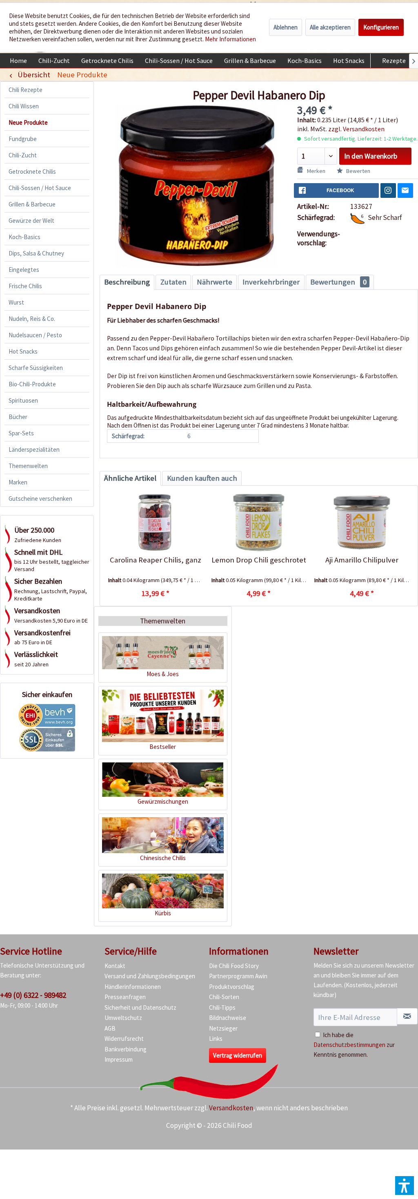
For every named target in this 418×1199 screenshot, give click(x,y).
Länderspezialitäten (34, 449)
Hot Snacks (23, 351)
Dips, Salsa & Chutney (36, 253)
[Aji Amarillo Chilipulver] (361, 522)
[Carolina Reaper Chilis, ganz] (155, 522)
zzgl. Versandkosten (356, 129)
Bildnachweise (227, 1018)
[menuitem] (18, 60)
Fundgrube (23, 139)
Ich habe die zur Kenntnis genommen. (354, 1044)
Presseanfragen (125, 997)
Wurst (16, 302)
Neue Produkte (28, 122)
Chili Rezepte (25, 90)
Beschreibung (127, 282)
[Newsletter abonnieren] (407, 1016)
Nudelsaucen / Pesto (35, 335)
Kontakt (114, 966)
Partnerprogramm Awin (238, 976)
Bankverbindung (125, 1049)
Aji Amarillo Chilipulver (361, 560)
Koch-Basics (24, 237)
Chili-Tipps (222, 1007)
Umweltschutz (123, 1018)
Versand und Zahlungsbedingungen (149, 976)
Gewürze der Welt (31, 220)
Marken (18, 482)
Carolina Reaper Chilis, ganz (155, 560)
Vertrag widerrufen (237, 1055)
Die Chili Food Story (234, 966)
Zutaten (173, 282)
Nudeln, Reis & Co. (32, 319)
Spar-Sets (21, 433)
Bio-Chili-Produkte (32, 384)
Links (215, 1038)
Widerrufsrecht (124, 1038)
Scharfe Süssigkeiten (36, 368)
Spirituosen (23, 400)
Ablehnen (285, 27)
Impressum (118, 1059)
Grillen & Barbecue (32, 204)
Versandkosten (231, 1107)
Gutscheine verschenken (40, 498)
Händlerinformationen (132, 987)
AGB (110, 1028)
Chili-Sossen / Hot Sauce (40, 188)
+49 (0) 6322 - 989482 (33, 995)
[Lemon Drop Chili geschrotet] (259, 522)
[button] (404, 1185)
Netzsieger (223, 1028)
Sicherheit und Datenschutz (140, 1007)
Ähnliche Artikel (130, 478)
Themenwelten (28, 466)
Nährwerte (214, 282)
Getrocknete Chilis (32, 171)
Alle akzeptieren (330, 27)
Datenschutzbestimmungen (349, 1045)
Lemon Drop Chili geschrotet (258, 560)
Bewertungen (338, 282)
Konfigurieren (381, 27)
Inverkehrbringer (271, 282)
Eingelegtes (24, 269)
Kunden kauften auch (202, 478)
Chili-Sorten (224, 997)
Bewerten (357, 171)
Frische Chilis (25, 286)
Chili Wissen (24, 106)
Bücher (18, 417)
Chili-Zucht (23, 155)
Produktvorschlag (231, 987)
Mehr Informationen (230, 39)
